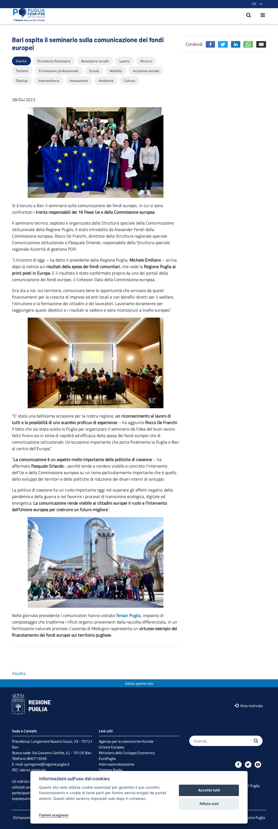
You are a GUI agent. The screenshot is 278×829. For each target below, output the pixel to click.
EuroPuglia (107, 758)
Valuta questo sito (139, 683)
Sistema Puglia (110, 770)
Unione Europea (111, 747)
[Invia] (256, 740)
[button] (256, 4)
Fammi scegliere (53, 815)
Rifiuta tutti (209, 804)
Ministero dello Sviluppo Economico (127, 753)
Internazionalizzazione (116, 764)
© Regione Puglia (251, 817)
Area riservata (251, 705)
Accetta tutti (209, 790)
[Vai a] (27, 15)
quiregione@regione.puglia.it (47, 764)
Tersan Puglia (128, 615)
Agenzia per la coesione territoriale (126, 741)
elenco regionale (33, 770)
